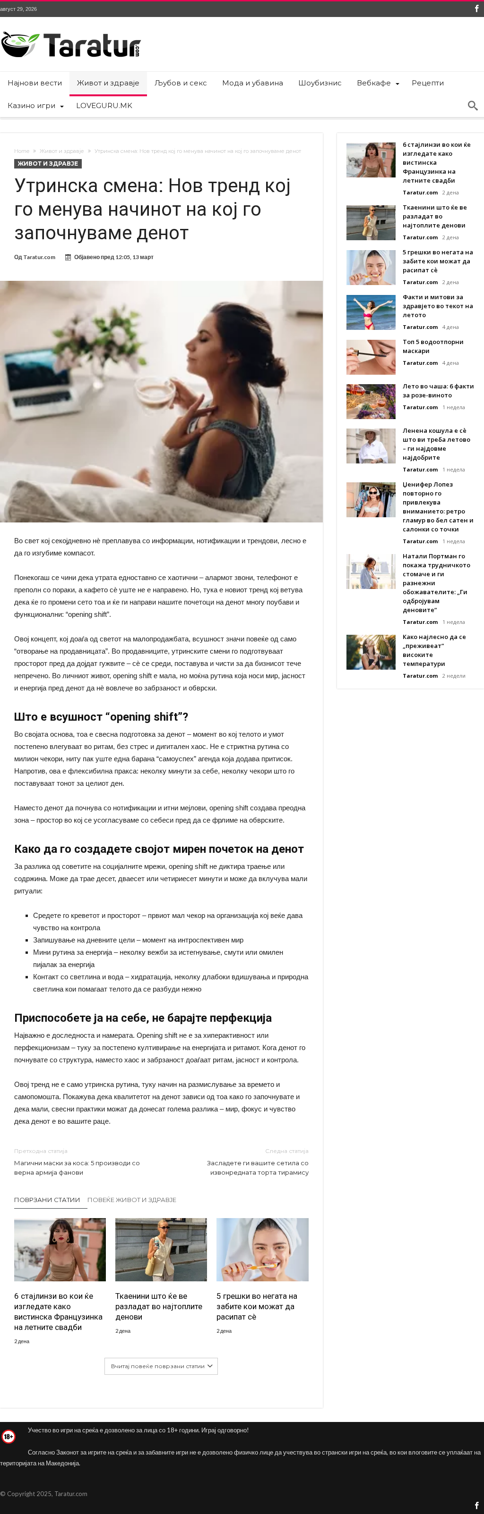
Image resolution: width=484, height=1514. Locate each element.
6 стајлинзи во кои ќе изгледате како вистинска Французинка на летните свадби (58, 1311)
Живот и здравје (62, 151)
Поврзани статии (47, 1199)
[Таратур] (71, 31)
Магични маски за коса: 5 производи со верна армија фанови (77, 1161)
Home (21, 151)
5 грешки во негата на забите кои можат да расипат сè (256, 1306)
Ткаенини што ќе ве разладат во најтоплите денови (158, 1306)
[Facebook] (476, 9)
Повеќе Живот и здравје (131, 1199)
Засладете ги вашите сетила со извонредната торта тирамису (257, 1161)
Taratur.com (39, 257)
